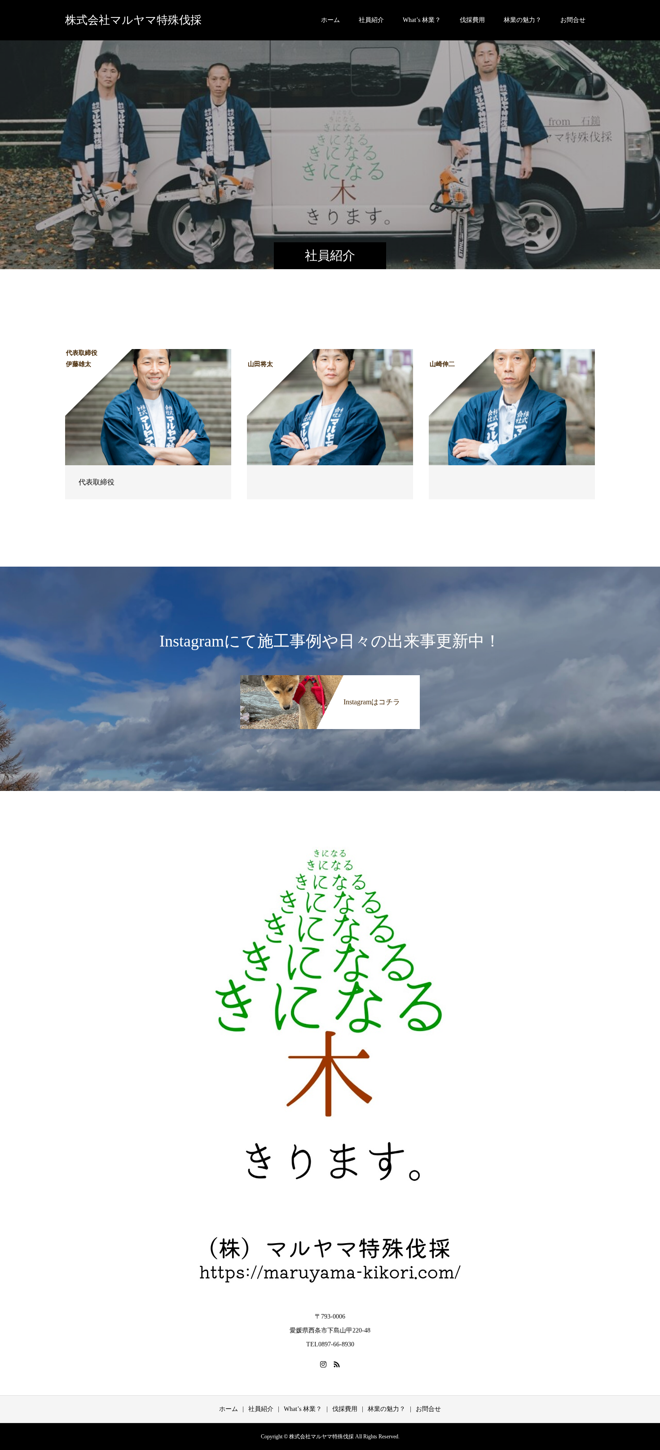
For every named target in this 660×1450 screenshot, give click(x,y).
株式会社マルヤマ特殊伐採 (133, 20)
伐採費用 (472, 20)
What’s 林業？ (422, 20)
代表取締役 (96, 482)
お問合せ (572, 20)
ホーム (330, 20)
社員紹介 (371, 20)
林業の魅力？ (522, 20)
